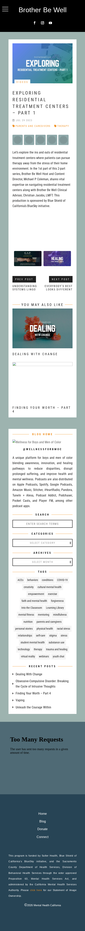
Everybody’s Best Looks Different (59, 287)
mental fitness (26, 614)
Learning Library (55, 607)
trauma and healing (56, 649)
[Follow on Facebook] (34, 23)
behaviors (32, 580)
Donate (42, 829)
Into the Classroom (31, 607)
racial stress (63, 628)
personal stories (24, 628)
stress (64, 635)
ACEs (20, 580)
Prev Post (24, 279)
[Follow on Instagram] (42, 23)
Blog (42, 821)
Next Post (61, 279)
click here (36, 890)
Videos (22, 82)
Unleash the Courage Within (33, 707)
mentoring (43, 614)
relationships (25, 635)
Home (42, 813)
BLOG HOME (42, 434)
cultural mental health (49, 587)
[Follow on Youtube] (50, 23)
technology (24, 649)
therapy (63, 126)
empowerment (36, 594)
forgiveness (57, 600)
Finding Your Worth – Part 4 (33, 693)
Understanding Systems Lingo (24, 287)
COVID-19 (62, 580)
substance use (56, 642)
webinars (44, 656)
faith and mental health (34, 600)
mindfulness (60, 614)
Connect (42, 837)
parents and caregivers (33, 126)
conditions (47, 580)
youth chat (58, 656)
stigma (53, 635)
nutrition (28, 621)
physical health (45, 628)
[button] (5, 9)
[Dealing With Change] (42, 345)
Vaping (20, 700)
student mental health (33, 642)
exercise (52, 594)
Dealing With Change (35, 354)
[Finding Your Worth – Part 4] (42, 399)
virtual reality (28, 656)
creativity (29, 587)
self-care (40, 635)
